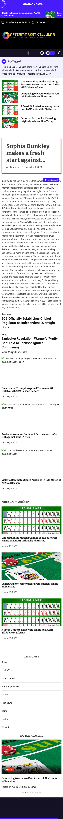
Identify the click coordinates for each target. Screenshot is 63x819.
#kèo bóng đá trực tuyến (14, 74)
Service (5, 694)
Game (4, 711)
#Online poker (45, 67)
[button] (6, 769)
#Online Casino (9, 67)
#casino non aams (25, 70)
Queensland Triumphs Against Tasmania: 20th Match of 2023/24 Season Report (28, 389)
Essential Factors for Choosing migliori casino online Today (38, 120)
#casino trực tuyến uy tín (39, 74)
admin (16, 167)
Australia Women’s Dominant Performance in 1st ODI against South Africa (29, 435)
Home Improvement (11, 686)
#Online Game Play (28, 67)
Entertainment (8, 678)
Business (6, 662)
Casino (40, 769)
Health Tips (7, 670)
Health (5, 719)
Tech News (7, 703)
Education (6, 727)
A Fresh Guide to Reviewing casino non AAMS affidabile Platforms (40, 108)
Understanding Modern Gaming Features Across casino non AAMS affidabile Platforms (40, 84)
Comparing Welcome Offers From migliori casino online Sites (40, 95)
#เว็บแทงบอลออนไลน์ (45, 70)
